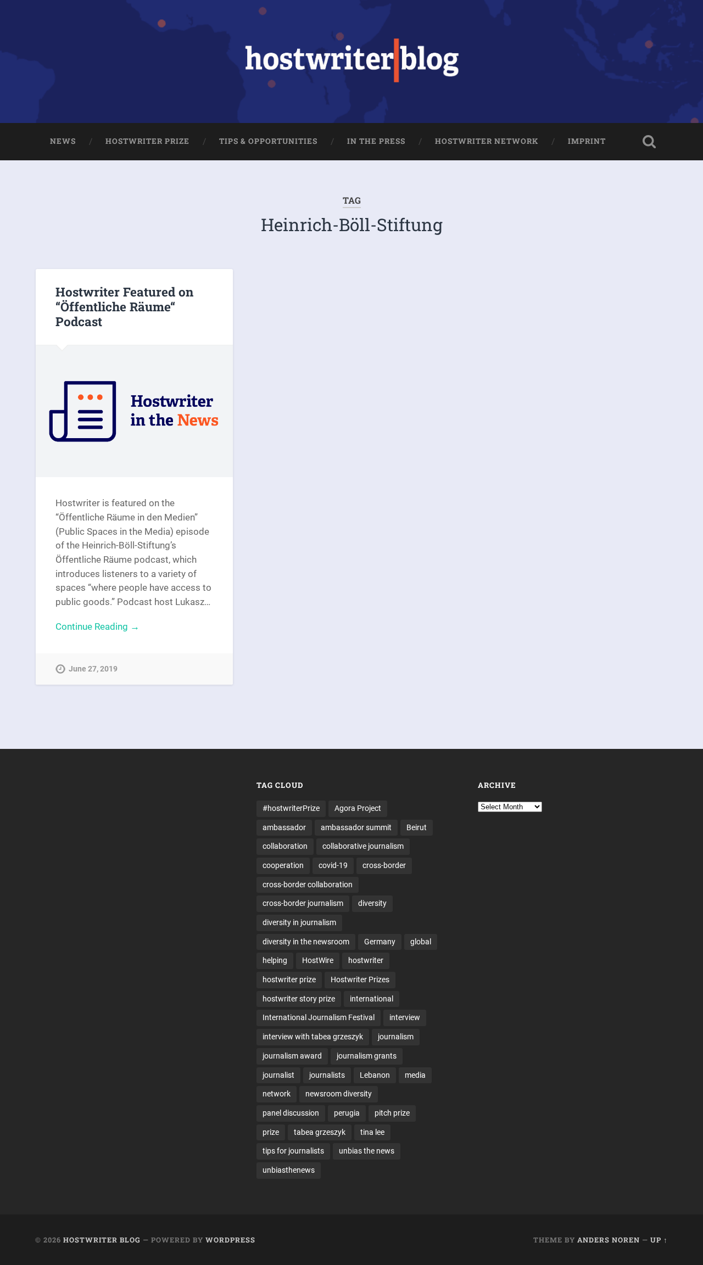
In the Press (376, 141)
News (63, 141)
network (277, 1093)
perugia (347, 1113)
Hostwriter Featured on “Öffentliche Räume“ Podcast (124, 306)
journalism (396, 1036)
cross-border (384, 865)
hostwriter (365, 960)
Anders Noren (608, 1239)
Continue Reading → (97, 626)
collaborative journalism (363, 846)
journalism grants (367, 1055)
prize (271, 1132)
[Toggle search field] (649, 141)
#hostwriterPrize (291, 808)
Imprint (587, 141)
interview (404, 1017)
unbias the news (366, 1150)
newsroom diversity (338, 1093)
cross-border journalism (303, 903)
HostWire (317, 960)
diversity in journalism (299, 922)
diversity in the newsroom (306, 941)
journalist (278, 1075)
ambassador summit (356, 827)
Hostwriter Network (486, 141)
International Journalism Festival (319, 1017)
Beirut (416, 827)
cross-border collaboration (308, 884)
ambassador (284, 827)
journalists (327, 1075)
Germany (379, 941)
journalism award (292, 1055)
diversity (372, 903)
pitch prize (392, 1113)
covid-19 (333, 865)
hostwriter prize (289, 979)
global (420, 941)
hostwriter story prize (299, 998)
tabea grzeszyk (319, 1132)
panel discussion (291, 1113)
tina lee (372, 1132)
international (371, 998)
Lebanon (375, 1075)
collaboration (285, 846)
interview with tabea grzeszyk (313, 1036)
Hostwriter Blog (102, 1239)
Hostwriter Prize (147, 141)
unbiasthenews (289, 1170)
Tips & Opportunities (268, 141)
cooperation (283, 865)
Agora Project (357, 808)
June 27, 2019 (93, 669)
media (415, 1075)
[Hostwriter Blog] (351, 61)
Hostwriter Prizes (360, 979)
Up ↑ (659, 1239)
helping (275, 960)
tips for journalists (293, 1150)
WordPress (230, 1239)
